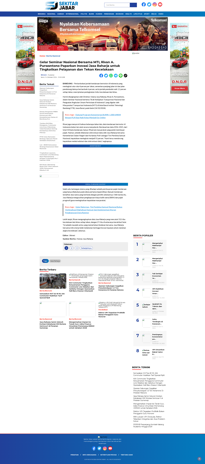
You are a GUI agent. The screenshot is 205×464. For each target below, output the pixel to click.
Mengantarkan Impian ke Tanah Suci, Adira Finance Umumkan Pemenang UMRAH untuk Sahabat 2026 (148, 406)
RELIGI (153, 14)
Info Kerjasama (89, 455)
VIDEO (160, 14)
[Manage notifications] (199, 459)
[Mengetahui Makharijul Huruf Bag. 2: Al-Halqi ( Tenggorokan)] (150, 241)
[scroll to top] (196, 460)
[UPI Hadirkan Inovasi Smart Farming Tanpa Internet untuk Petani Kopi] (150, 286)
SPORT (146, 14)
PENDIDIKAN (109, 14)
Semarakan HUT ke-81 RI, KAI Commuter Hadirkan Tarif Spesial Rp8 (149, 374)
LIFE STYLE (138, 14)
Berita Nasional (53, 56)
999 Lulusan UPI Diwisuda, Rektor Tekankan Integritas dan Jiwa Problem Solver (149, 419)
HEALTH (128, 14)
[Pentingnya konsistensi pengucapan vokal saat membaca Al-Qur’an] (150, 332)
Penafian (75, 455)
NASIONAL (51, 14)
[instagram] (155, 6)
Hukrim (99, 14)
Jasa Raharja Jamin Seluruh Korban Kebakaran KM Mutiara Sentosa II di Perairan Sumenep (148, 398)
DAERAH (60, 14)
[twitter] (149, 6)
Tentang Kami (127, 455)
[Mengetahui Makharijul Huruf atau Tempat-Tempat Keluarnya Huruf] (150, 256)
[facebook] (144, 6)
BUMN (91, 14)
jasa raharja (55, 261)
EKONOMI (119, 14)
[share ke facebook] (101, 77)
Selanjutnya (86, 248)
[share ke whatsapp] (111, 77)
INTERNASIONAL (72, 14)
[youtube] (160, 6)
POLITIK (84, 14)
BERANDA (41, 14)
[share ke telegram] (116, 77)
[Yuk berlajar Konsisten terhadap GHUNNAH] (150, 271)
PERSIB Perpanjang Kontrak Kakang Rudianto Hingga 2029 (148, 425)
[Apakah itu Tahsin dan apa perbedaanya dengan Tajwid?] (150, 301)
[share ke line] (121, 77)
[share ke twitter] (106, 77)
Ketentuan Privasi (108, 455)
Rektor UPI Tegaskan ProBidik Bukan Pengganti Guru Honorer (148, 412)
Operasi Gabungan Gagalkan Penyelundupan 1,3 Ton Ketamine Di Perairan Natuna (148, 390)
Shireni (44, 75)
